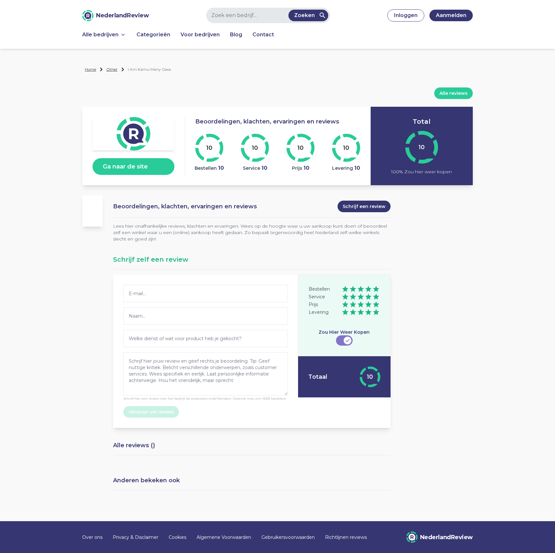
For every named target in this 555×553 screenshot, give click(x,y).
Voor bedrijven (200, 35)
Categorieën (153, 35)
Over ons (92, 537)
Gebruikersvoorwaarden (288, 537)
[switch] (344, 340)
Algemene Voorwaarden (224, 537)
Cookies (177, 537)
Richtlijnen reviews (346, 537)
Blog (236, 35)
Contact (263, 35)
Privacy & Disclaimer (135, 537)
